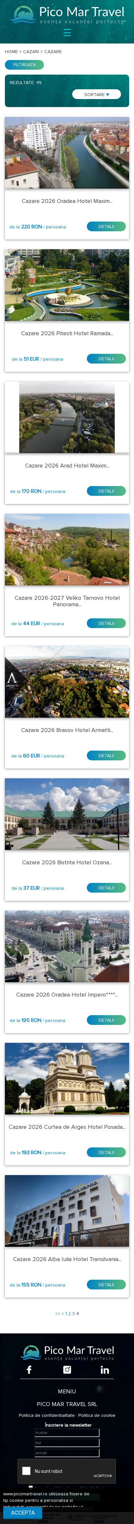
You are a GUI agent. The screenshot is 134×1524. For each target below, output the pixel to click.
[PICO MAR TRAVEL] (67, 14)
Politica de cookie (96, 1415)
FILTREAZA (24, 65)
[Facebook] (29, 1370)
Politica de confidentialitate (47, 1415)
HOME (11, 52)
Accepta (23, 1512)
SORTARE (95, 95)
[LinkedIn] (105, 1370)
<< (57, 1314)
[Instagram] (67, 1370)
